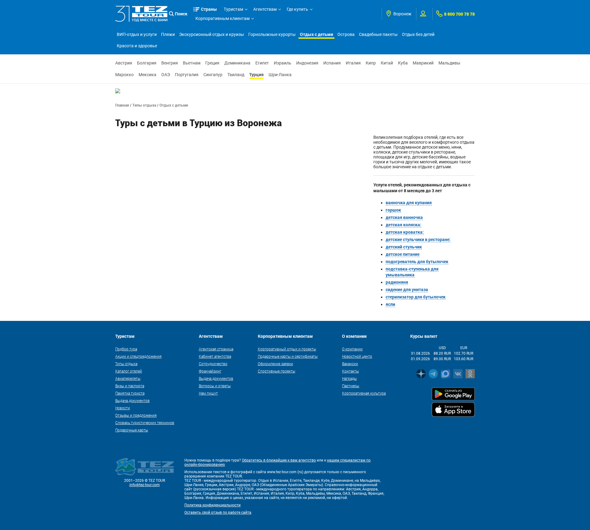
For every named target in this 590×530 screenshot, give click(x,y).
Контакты (350, 370)
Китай (387, 62)
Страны (209, 9)
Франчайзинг (210, 370)
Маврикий (423, 62)
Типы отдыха (144, 105)
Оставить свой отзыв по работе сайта (217, 512)
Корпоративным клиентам (222, 18)
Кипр (371, 62)
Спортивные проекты (276, 370)
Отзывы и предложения (136, 415)
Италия (353, 62)
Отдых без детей (418, 34)
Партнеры (350, 385)
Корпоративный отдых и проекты (287, 348)
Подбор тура (126, 348)
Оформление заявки (275, 363)
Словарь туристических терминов (144, 422)
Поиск (181, 14)
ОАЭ (165, 74)
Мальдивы (449, 62)
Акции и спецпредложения (138, 356)
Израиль (282, 62)
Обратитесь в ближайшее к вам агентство (279, 460)
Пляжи (168, 34)
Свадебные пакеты (378, 34)
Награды (349, 378)
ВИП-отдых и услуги (137, 34)
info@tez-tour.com (144, 485)
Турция (256, 74)
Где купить (297, 9)
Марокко (124, 74)
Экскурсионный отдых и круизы (211, 34)
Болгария (146, 62)
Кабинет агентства (215, 356)
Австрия (123, 62)
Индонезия (307, 62)
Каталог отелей (128, 370)
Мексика (147, 74)
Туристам (233, 9)
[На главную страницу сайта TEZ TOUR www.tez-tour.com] (141, 14)
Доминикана (237, 62)
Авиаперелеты (127, 378)
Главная (122, 105)
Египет (262, 62)
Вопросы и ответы (215, 385)
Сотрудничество (213, 363)
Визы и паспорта (129, 385)
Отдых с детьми (316, 34)
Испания (332, 62)
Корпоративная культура (364, 393)
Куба (403, 62)
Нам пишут (208, 393)
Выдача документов (132, 400)
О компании (352, 348)
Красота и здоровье (137, 45)
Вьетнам (191, 62)
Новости (122, 407)
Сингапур (212, 74)
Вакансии (350, 363)
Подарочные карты (131, 429)
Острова (346, 34)
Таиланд (235, 74)
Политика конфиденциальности (212, 505)
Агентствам (265, 9)
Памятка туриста (129, 393)
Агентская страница (216, 348)
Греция (212, 62)
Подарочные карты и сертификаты (288, 356)
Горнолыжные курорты (272, 34)
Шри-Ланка (280, 74)
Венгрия (169, 62)
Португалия (187, 74)
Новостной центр (357, 356)
